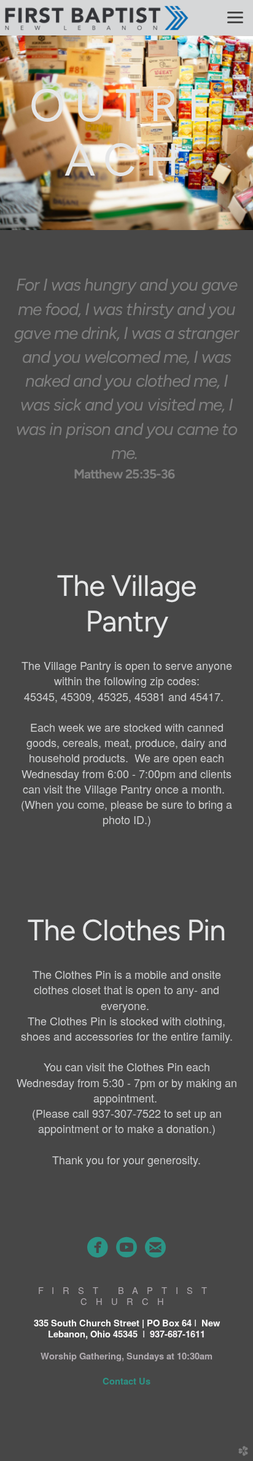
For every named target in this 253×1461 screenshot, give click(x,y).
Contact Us (126, 1381)
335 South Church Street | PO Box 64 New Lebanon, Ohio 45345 (127, 1328)
